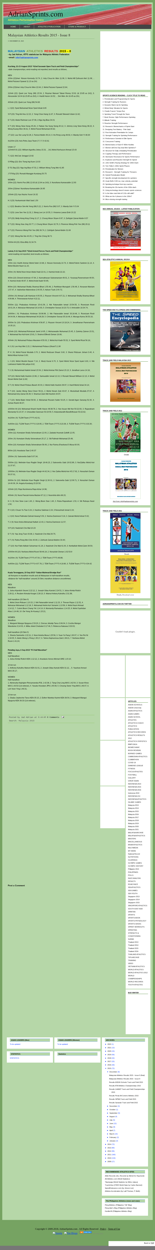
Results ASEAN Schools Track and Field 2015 (126, 1082)
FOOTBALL (132, 775)
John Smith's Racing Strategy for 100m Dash (121, 163)
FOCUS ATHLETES (135, 772)
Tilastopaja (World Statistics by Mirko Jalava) (121, 1182)
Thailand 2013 (133, 942)
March (112, 1134)
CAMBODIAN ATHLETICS (137, 756)
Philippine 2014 (133, 869)
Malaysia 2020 (133, 826)
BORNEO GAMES (135, 753)
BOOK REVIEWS (134, 750)
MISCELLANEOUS (135, 842)
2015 (109, 1068)
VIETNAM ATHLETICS (136, 966)
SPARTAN (131, 912)
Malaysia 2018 (133, 820)
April (111, 1130)
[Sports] (57, 1233)
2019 (109, 1055)
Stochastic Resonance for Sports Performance (122, 157)
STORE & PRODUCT (77, 27)
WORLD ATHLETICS (135, 969)
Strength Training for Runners (115, 102)
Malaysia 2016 (133, 814)
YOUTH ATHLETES (135, 985)
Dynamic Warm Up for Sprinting (116, 105)
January (112, 1141)
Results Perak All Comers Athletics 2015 (124, 1096)
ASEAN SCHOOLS (135, 705)
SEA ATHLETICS (134, 887)
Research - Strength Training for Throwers (121, 172)
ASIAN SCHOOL (134, 717)
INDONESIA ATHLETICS (137, 799)
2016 (109, 1065)
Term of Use (114, 1229)
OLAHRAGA (132, 860)
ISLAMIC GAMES (134, 802)
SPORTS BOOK (134, 918)
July (111, 1120)
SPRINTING (132, 930)
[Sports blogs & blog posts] (85, 1233)
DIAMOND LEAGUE (135, 765)
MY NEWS (132, 851)
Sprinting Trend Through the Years (117, 114)
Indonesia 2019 (133, 793)
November (113, 1106)
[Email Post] (62, 717)
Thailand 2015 (133, 948)
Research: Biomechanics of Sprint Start (119, 126)
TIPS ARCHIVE (133, 957)
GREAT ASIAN (133, 781)
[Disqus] (51, 765)
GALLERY (132, 778)
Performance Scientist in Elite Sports (118, 138)
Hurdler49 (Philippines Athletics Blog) (118, 1211)
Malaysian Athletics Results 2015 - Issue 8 (39, 34)
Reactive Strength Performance (116, 123)
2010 (109, 1158)
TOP (152, 1243)
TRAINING (132, 960)
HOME (13, 27)
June (111, 1123)
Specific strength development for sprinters (121, 178)
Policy (103, 1229)
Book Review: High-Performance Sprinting (119, 117)
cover (132, 595)
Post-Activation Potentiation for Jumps (119, 132)
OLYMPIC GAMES (135, 863)
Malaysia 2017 (133, 817)
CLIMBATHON (133, 759)
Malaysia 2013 (133, 805)
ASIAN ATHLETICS (135, 711)
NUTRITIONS (133, 857)
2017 (109, 1061)
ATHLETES (132, 720)
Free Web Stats (98, 1233)
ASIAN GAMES (133, 714)
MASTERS (132, 839)
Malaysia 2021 (133, 829)
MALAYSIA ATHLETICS (136, 836)
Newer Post (14, 933)
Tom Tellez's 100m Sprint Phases (117, 166)
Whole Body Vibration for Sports (116, 108)
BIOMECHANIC (134, 747)
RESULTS (131, 881)
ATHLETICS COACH (135, 723)
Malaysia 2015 (26, 721)
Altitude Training (110, 120)
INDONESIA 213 (134, 796)
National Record (134, 854)
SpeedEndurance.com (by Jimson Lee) (119, 1188)
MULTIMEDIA (133, 848)
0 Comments (53, 717)
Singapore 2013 (134, 896)
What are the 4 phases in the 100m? (118, 196)
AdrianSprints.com (35, 14)
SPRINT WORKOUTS (136, 927)
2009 (109, 1161)
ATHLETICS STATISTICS (137, 741)
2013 (109, 1148)
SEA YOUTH (132, 893)
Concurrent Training (112, 141)
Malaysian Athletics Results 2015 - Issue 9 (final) (127, 1075)
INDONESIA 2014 (134, 784)
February (113, 1137)
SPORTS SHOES (134, 924)
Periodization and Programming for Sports (119, 99)
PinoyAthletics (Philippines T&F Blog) (118, 1205)
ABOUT (27, 27)
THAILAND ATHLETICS (136, 954)
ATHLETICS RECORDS (137, 732)
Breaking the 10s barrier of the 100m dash (120, 187)
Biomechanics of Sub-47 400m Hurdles (119, 145)
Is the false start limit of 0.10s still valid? (119, 193)
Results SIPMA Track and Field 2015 (122, 1099)
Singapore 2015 (134, 902)
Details (126, 455)
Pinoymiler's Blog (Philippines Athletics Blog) (121, 1208)
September (113, 1113)
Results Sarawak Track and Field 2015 (123, 1103)
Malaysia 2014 (133, 808)
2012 (109, 1151)
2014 (109, 1144)
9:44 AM (42, 717)
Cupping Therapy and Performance (118, 154)
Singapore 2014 (134, 899)
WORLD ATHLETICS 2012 (138, 973)
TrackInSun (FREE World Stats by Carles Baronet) (123, 1185)
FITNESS (131, 769)
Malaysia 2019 (133, 823)
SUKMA (131, 939)
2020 (109, 1051)
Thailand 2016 (133, 951)
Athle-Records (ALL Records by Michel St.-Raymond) (124, 1176)
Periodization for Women (114, 169)
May (111, 1127)
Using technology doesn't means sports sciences (123, 190)
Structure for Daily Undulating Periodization (121, 151)
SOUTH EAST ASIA (135, 909)
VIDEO (130, 963)
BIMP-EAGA (132, 744)
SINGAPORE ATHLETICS (137, 905)
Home (51, 933)
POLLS (130, 875)
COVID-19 (132, 762)
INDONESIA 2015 (134, 787)
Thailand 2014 (133, 945)
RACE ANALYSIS (134, 878)
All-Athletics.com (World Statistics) (117, 1179)
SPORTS (131, 915)
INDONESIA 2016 (134, 790)
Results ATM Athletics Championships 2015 (125, 1086)
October (112, 1109)
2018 (109, 1058)
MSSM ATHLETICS (135, 845)
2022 (109, 1044)
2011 (109, 1154)
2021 (109, 1048)
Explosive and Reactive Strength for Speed (121, 160)
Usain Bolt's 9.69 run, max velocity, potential (121, 181)
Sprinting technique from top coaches (119, 184)
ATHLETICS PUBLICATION (49, 27)
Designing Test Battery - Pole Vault (117, 129)
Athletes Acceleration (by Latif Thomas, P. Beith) (122, 1191)
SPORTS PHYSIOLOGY (137, 921)
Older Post (88, 933)
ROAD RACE (133, 884)
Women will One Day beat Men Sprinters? (120, 148)
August (112, 1116)
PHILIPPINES (133, 872)
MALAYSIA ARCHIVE (135, 833)
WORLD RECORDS (135, 982)
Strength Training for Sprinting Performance (121, 135)
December (113, 1072)
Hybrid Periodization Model (115, 175)
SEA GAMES (132, 890)
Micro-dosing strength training (116, 199)
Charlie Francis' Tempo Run (114, 111)
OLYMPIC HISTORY (135, 866)
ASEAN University (134, 708)
